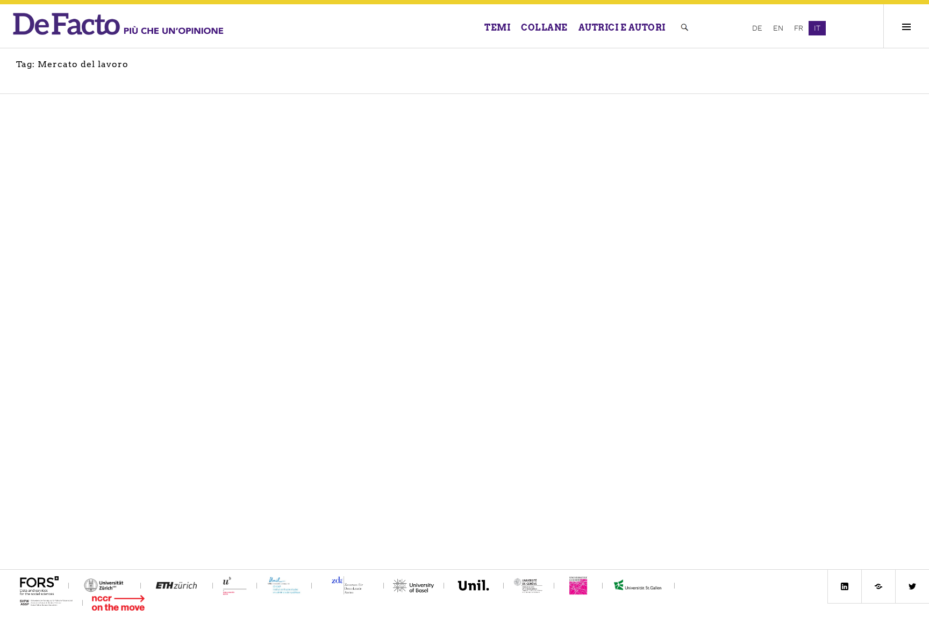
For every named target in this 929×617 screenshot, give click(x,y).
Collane (544, 28)
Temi (497, 28)
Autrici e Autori (622, 28)
